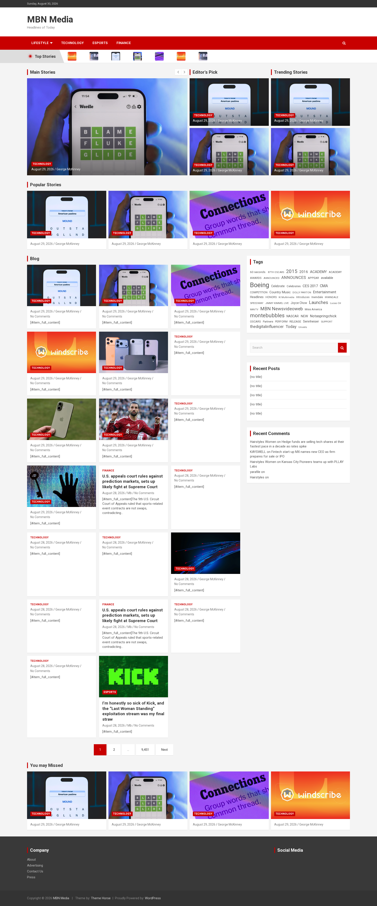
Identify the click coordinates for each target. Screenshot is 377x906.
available (327, 278)
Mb (129, 493)
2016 (303, 272)
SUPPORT (326, 321)
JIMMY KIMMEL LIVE (277, 303)
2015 (291, 271)
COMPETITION (258, 292)
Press (31, 877)
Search (342, 348)
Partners (268, 321)
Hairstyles (257, 477)
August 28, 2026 (113, 493)
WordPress (153, 898)
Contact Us (35, 871)
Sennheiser (311, 321)
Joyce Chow (299, 303)
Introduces (303, 297)
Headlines (257, 297)
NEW (304, 316)
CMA (324, 286)
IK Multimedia (286, 297)
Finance (124, 43)
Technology (72, 43)
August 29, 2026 (42, 169)
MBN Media (50, 19)
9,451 (145, 750)
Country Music (280, 292)
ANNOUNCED (271, 278)
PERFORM (281, 321)
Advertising (35, 865)
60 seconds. (258, 272)
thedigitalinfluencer (267, 326)
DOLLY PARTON (302, 292)
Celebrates (294, 286)
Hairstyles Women (263, 442)
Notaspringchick (323, 316)
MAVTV (254, 309)
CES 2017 (310, 286)
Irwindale (317, 297)
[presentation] (178, 72)
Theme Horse (101, 898)
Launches (318, 302)
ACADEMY (318, 272)
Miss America (313, 309)
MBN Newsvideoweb (281, 308)
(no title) (256, 377)
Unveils (302, 327)
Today (291, 326)
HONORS (271, 297)
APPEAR (313, 278)
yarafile (255, 472)
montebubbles (267, 315)
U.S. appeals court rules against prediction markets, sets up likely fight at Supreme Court (132, 481)
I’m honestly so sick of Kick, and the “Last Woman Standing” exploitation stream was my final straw (133, 711)
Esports (100, 43)
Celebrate (278, 286)
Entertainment (324, 292)
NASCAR (292, 316)
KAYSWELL (258, 452)
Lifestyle (40, 43)
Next (164, 750)
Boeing (259, 285)
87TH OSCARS (276, 272)
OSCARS (255, 321)
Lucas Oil (335, 303)
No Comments (40, 316)
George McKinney (69, 169)
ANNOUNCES (293, 277)
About (31, 860)
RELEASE (295, 321)
